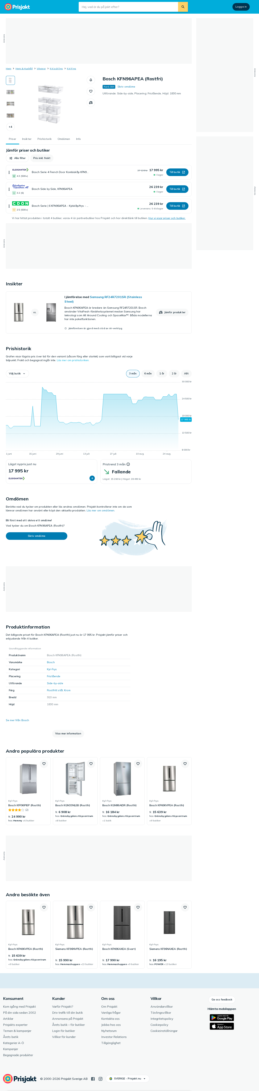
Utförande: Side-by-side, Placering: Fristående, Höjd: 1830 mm (142, 93)
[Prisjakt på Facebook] (93, 1078)
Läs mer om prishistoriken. (73, 360)
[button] (10, 127)
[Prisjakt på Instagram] (100, 1078)
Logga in (241, 6)
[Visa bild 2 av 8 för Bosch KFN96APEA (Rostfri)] (10, 92)
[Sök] (183, 7)
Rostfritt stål (55, 690)
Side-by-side (55, 683)
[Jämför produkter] (91, 103)
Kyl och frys (56, 68)
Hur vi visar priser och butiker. (166, 218)
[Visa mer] (9, 172)
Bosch (51, 662)
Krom (67, 690)
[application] (99, 418)
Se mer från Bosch (17, 720)
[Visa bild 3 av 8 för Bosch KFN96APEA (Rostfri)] (10, 103)
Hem (8, 68)
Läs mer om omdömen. (101, 510)
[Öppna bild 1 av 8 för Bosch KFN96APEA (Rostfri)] (51, 104)
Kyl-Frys (71, 68)
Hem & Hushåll (24, 68)
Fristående (53, 676)
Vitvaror (41, 68)
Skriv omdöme (126, 86)
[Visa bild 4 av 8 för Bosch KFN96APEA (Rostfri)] (10, 115)
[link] (99, 312)
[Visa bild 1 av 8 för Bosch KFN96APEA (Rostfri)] (10, 80)
